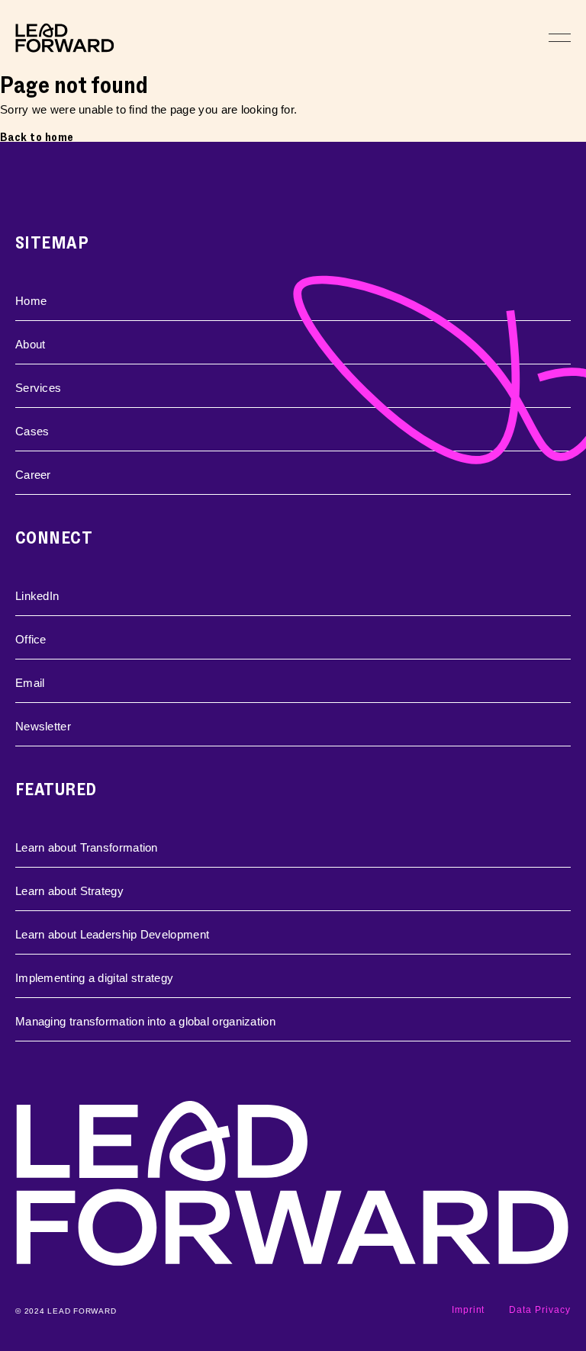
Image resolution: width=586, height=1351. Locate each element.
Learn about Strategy (69, 890)
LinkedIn (37, 595)
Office (31, 639)
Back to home (37, 138)
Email (30, 682)
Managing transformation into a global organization (145, 1021)
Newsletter (43, 726)
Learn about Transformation (86, 847)
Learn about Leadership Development (112, 934)
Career (33, 474)
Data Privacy (540, 1309)
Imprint (468, 1309)
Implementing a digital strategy (94, 977)
